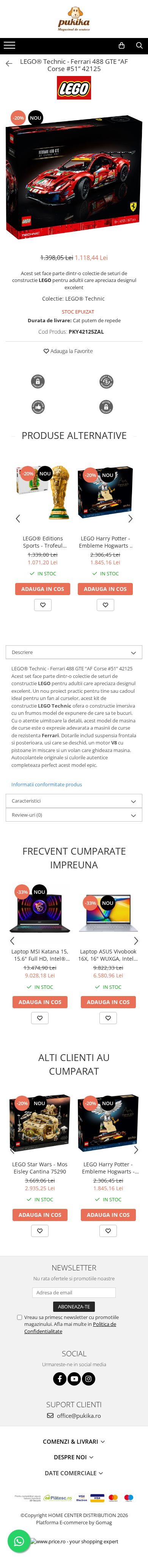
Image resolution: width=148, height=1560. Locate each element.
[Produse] (10, 47)
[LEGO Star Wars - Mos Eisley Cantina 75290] (39, 1123)
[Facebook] (59, 1379)
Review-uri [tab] (27, 814)
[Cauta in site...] (139, 45)
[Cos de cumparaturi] (121, 45)
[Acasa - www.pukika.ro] (74, 19)
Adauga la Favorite (71, 351)
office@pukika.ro (78, 1415)
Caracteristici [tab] (26, 800)
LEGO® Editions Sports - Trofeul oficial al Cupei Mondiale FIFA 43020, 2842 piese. (43, 542)
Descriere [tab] (22, 652)
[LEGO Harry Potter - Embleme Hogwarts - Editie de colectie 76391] (105, 492)
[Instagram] (88, 1379)
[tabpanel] (74, 177)
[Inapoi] (5, 64)
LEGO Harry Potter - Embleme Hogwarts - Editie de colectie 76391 (105, 542)
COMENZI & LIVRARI (71, 1441)
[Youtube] (74, 1379)
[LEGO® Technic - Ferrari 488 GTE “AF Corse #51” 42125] (74, 177)
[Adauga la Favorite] (43, 605)
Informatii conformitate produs (46, 784)
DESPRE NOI (71, 1457)
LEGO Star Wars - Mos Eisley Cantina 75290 (40, 1168)
